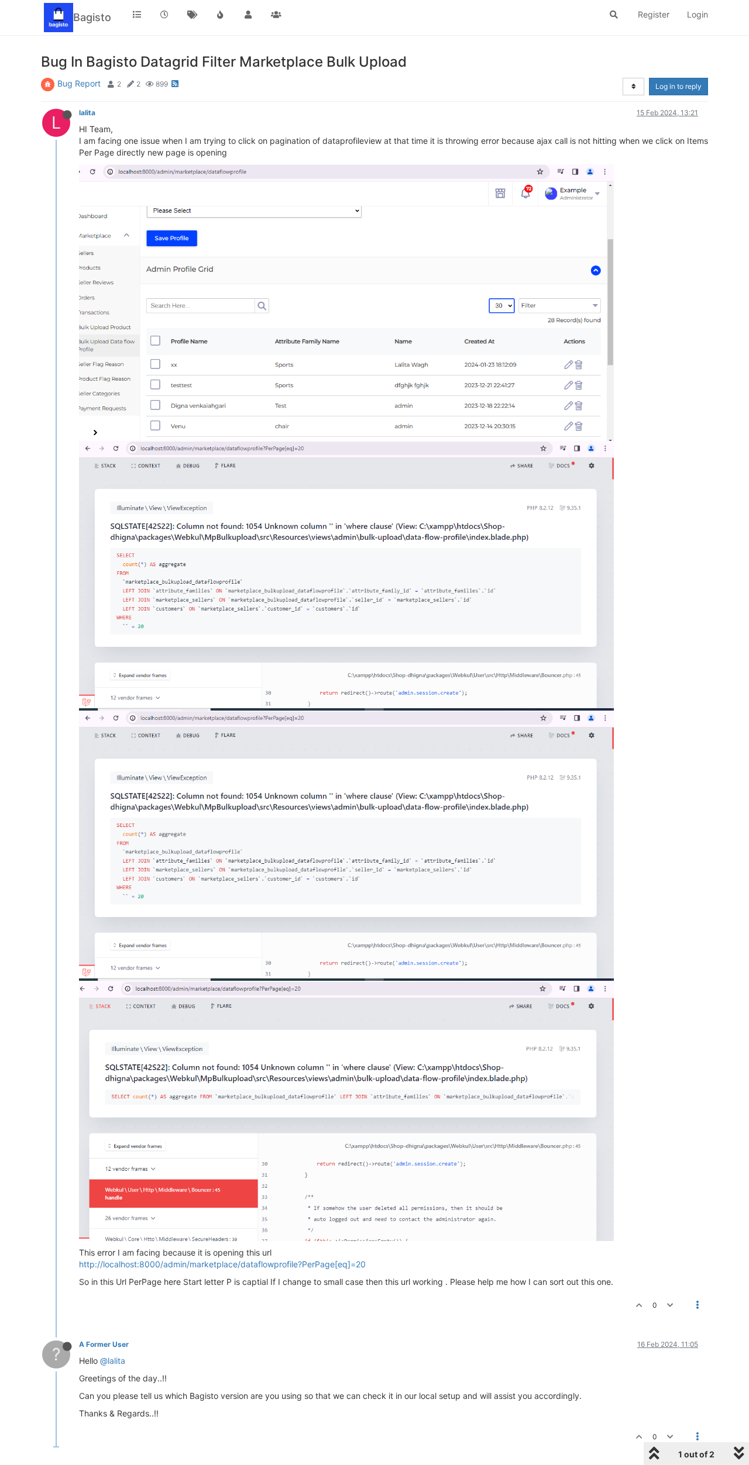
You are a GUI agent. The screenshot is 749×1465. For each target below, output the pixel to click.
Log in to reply (678, 86)
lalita (87, 112)
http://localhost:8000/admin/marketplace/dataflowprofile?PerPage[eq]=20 (222, 1264)
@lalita (112, 1361)
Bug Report (79, 83)
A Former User (104, 1344)
